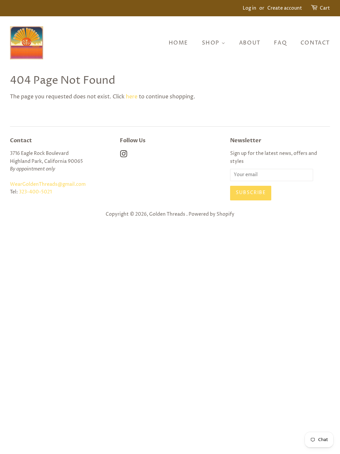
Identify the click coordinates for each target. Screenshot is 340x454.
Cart (325, 8)
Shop (211, 43)
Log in (249, 8)
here (131, 96)
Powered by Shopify (211, 214)
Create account (284, 8)
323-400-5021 (35, 192)
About (250, 43)
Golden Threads (167, 214)
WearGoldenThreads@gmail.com (48, 184)
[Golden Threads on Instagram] (123, 156)
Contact (315, 43)
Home (178, 43)
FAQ (280, 43)
